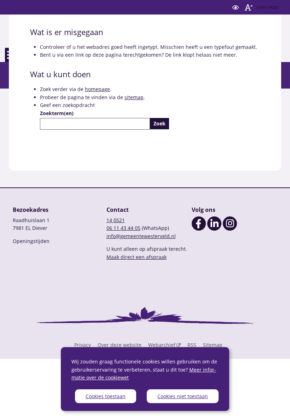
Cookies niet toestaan (182, 396)
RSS (191, 344)
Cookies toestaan (106, 396)
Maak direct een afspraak (136, 257)
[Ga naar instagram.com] (230, 228)
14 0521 (115, 220)
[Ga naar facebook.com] (199, 228)
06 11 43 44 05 (123, 228)
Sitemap (212, 344)
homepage (97, 89)
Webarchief (161, 344)
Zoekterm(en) (57, 113)
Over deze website (119, 344)
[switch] (235, 7)
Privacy (82, 344)
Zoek (159, 123)
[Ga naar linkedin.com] (214, 228)
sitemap (134, 97)
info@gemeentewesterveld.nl (141, 236)
